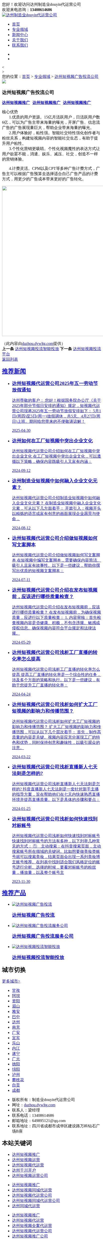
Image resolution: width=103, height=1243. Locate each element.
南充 (16, 1027)
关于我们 (20, 40)
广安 (16, 1032)
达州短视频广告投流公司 (76, 76)
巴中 (16, 1017)
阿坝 (16, 996)
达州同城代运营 (26, 1206)
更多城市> (11, 981)
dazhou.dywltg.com (37, 343)
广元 (16, 1059)
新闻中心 (20, 35)
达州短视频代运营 (28, 1165)
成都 (16, 1090)
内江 (16, 1048)
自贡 (16, 1085)
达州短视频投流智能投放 (37, 349)
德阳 (16, 1064)
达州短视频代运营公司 (32, 1195)
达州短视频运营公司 (30, 1175)
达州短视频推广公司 (30, 1236)
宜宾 (16, 1038)
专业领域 (20, 29)
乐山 (16, 1043)
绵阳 (16, 1069)
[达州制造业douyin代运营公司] (29, 15)
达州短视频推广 (16, 102)
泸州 (16, 1074)
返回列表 (10, 359)
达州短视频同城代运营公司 (36, 1200)
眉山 (16, 1006)
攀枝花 (18, 1080)
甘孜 (16, 990)
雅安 (16, 1011)
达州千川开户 (24, 1170)
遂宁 (16, 1053)
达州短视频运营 (26, 1160)
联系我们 (20, 45)
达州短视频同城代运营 (32, 1190)
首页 (16, 24)
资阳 (16, 1001)
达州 (16, 1022)
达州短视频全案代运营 (32, 1225)
